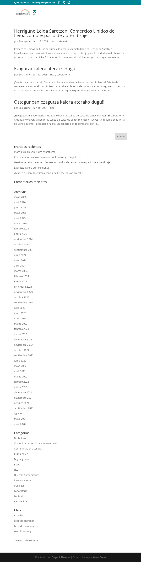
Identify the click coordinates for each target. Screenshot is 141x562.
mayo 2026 (20, 197)
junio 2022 (20, 360)
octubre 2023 (21, 297)
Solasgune (25, 41)
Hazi (53, 41)
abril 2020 (20, 424)
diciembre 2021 (23, 392)
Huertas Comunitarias (26, 475)
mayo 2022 (20, 366)
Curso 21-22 (21, 453)
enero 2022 (20, 387)
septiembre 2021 (24, 408)
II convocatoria (22, 480)
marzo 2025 (21, 223)
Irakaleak (62, 41)
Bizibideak (20, 438)
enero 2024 (20, 281)
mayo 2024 (20, 260)
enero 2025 (20, 233)
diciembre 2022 (23, 339)
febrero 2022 (21, 381)
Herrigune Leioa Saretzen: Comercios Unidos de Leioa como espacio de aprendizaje (64, 33)
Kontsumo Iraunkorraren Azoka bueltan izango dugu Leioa (47, 157)
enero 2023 (20, 334)
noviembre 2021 (23, 397)
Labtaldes (19, 496)
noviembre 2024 (23, 239)
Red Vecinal (21, 501)
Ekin (16, 464)
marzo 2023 (21, 323)
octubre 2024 (21, 244)
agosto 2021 (21, 413)
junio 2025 (20, 207)
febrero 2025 (21, 228)
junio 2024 (20, 255)
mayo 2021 (20, 418)
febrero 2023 (21, 328)
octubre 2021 (21, 403)
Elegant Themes (60, 557)
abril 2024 (20, 265)
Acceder (18, 515)
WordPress (99, 557)
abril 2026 (20, 202)
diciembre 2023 (23, 286)
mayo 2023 (20, 318)
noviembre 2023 (23, 292)
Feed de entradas (24, 520)
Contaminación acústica (28, 448)
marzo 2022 (21, 376)
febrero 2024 (21, 276)
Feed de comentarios (26, 526)
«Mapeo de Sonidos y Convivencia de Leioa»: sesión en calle (48, 173)
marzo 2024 (21, 271)
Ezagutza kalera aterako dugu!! (46, 69)
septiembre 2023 (24, 302)
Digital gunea (21, 459)
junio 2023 (20, 313)
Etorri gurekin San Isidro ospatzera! (34, 151)
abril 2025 (20, 218)
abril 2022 (20, 371)
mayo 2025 (20, 212)
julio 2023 (19, 307)
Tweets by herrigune (26, 540)
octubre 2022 (21, 350)
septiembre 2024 (24, 249)
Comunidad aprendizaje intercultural (35, 443)
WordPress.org (22, 531)
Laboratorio (63, 74)
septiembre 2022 (24, 355)
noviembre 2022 (23, 344)
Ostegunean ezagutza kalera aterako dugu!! (59, 102)
